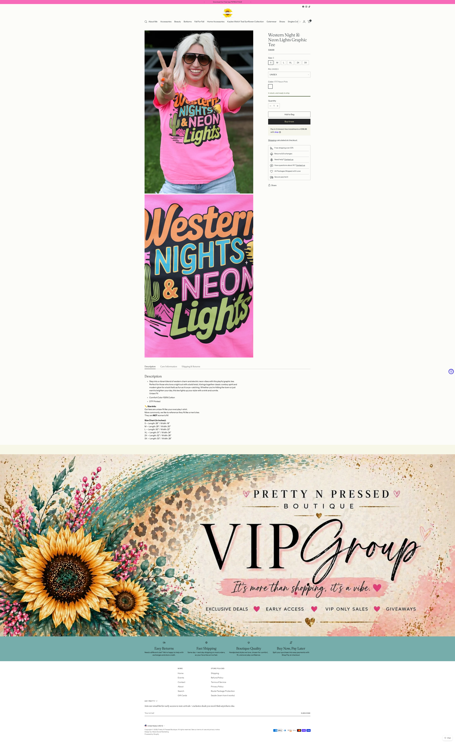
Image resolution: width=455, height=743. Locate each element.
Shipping (272, 140)
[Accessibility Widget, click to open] (451, 371)
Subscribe (305, 713)
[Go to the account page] (304, 21)
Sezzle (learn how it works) (223, 695)
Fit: (273, 69)
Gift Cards (182, 695)
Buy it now (289, 121)
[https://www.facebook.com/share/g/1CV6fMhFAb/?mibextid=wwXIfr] (227, 545)
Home (181, 673)
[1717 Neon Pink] (270, 86)
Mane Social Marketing (160, 732)
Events (181, 677)
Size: (271, 58)
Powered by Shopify (152, 734)
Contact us (288, 159)
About (180, 686)
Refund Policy (217, 677)
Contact (181, 682)
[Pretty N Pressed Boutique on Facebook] (303, 7)
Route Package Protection (223, 691)
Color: (278, 82)
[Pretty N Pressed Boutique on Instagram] (306, 7)
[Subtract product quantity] (270, 106)
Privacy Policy (217, 686)
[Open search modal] (145, 21)
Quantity (272, 101)
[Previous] (204, 2)
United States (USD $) (155, 726)
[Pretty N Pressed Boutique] (227, 13)
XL (290, 63)
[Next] (250, 2)
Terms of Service (218, 682)
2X (298, 63)
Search (181, 691)
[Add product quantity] (277, 106)
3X (305, 63)
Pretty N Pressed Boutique (167, 729)
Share (274, 185)
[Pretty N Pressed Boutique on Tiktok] (309, 7)
